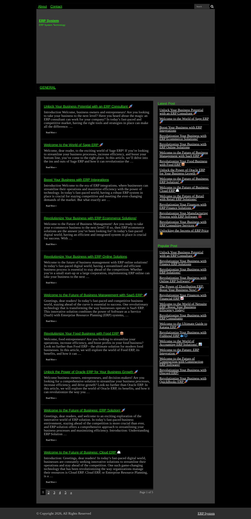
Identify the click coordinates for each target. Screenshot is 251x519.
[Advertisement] (125, 54)
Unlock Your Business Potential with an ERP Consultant (86, 106)
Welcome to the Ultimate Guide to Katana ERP (183, 325)
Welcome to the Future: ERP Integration (179, 351)
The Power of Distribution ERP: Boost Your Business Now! (181, 288)
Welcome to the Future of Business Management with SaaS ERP (93, 295)
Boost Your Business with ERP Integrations (76, 180)
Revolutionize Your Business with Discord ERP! (182, 371)
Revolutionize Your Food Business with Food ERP (82, 333)
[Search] (212, 6)
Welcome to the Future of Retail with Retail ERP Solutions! (181, 197)
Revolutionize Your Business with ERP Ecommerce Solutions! (90, 218)
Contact (56, 6)
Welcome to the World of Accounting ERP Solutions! (178, 342)
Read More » (51, 132)
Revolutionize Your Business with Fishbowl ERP (182, 334)
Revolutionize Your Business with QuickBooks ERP (182, 380)
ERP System (49, 21)
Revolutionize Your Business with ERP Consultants (182, 316)
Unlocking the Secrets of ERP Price (184, 230)
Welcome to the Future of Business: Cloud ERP (80, 452)
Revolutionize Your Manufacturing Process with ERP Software (183, 214)
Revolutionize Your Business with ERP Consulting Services (182, 223)
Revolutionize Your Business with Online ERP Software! (182, 279)
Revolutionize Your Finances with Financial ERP (182, 296)
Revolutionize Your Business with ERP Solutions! (182, 270)
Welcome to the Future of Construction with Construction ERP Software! (181, 361)
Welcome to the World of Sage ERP (71, 145)
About (42, 6)
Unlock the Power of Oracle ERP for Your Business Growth (89, 372)
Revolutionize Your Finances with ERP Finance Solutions (182, 206)
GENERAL (48, 87)
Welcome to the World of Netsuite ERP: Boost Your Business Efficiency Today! (183, 307)
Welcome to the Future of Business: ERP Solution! (82, 410)
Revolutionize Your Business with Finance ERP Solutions (182, 262)
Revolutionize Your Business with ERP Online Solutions (85, 256)
